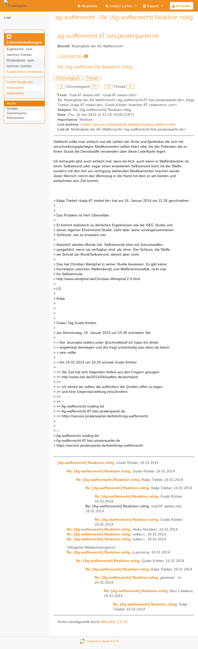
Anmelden (183, 5)
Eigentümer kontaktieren (25, 72)
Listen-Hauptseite (20, 82)
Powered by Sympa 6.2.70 (103, 641)
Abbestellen (15, 93)
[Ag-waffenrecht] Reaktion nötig (85, 463)
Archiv (11, 103)
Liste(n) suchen (121, 5)
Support (152, 5)
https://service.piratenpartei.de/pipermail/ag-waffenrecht (128, 124)
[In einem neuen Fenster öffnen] (86, 56)
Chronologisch (68, 78)
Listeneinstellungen (24, 42)
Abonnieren (15, 88)
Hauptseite (88, 5)
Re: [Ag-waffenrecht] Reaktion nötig (98, 471)
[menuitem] (87, 6)
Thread (92, 78)
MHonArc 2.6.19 (114, 622)
